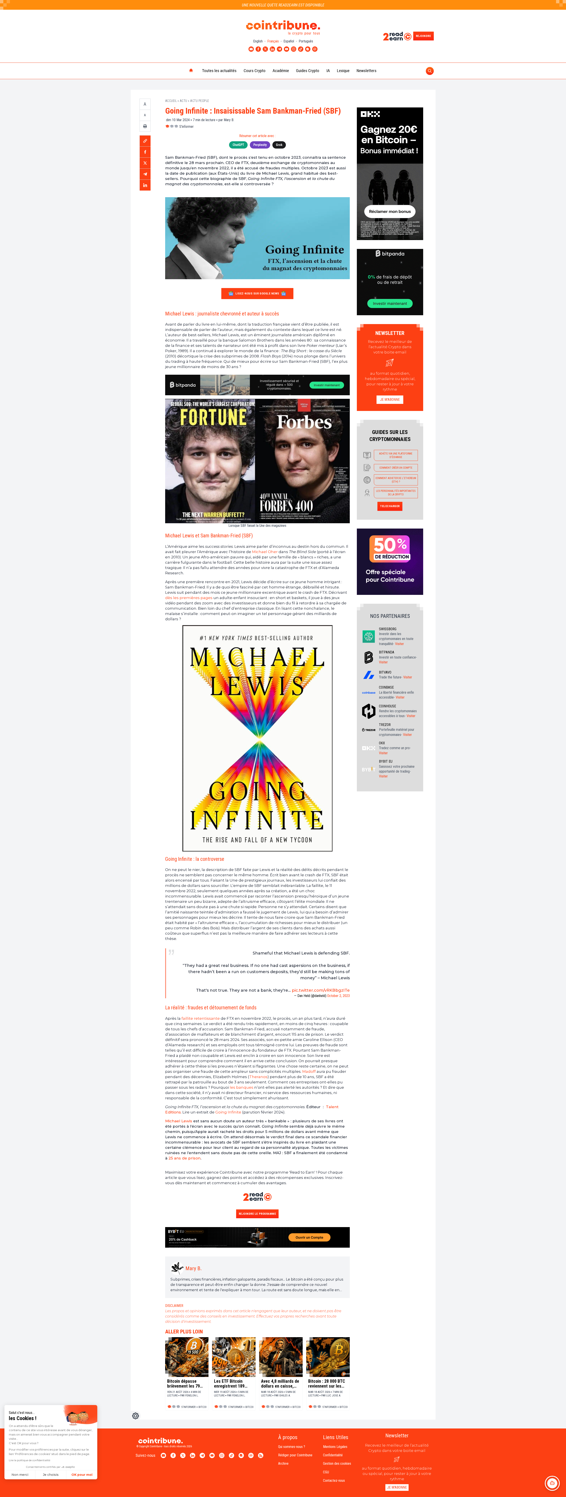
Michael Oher (265, 552)
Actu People (199, 101)
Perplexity (260, 145)
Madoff (309, 1071)
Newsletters (367, 70)
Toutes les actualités (219, 70)
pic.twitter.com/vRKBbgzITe (321, 990)
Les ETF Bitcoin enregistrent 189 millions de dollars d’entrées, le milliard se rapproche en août (233, 1383)
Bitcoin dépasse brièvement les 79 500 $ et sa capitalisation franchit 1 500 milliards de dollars (184, 1383)
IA (328, 70)
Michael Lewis (178, 1121)
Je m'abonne (390, 399)
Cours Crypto (255, 70)
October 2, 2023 (338, 996)
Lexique (343, 70)
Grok (279, 145)
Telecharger (390, 506)
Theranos (258, 1077)
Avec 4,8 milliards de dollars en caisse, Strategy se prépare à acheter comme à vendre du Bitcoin (280, 1383)
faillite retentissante (201, 1018)
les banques (241, 1087)
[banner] (257, 385)
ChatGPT (238, 145)
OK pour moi (81, 1475)
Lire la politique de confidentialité (29, 1460)
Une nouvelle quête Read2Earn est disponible (283, 5)
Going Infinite (228, 1112)
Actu (183, 101)
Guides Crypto (307, 70)
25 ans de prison (184, 1158)
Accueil (171, 101)
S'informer (186, 126)
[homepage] (181, 71)
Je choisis (51, 1475)
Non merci (19, 1475)
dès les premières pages (188, 598)
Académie (281, 70)
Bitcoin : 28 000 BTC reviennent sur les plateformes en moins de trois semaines (326, 1383)
